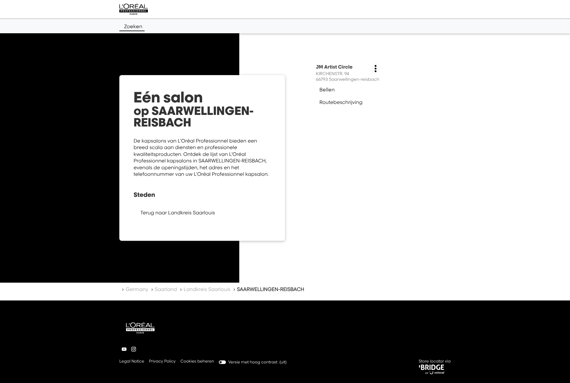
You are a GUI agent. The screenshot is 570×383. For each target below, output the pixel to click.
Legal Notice (131, 362)
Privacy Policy (162, 362)
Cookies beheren (197, 361)
